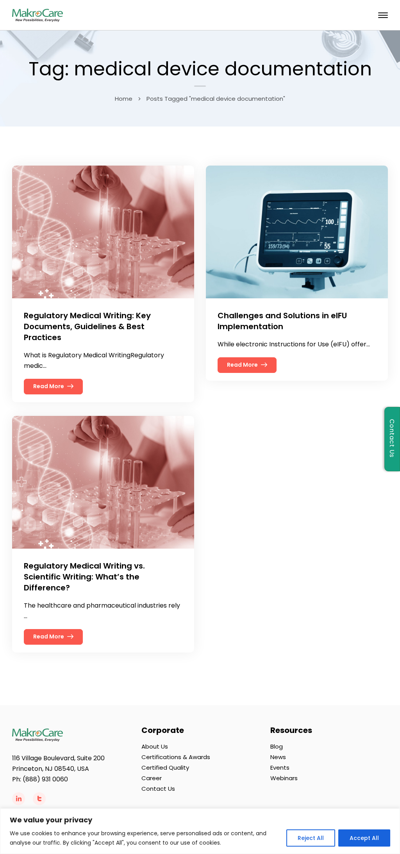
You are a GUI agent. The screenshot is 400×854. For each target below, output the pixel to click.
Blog (276, 746)
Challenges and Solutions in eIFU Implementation (282, 321)
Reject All (311, 838)
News (278, 757)
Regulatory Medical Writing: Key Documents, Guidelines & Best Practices (87, 326)
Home (123, 98)
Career (151, 778)
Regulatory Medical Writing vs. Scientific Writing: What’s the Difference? (84, 576)
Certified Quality (165, 767)
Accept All (364, 838)
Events (279, 767)
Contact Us (158, 788)
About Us (154, 746)
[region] (200, 831)
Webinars (284, 778)
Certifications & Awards (175, 757)
